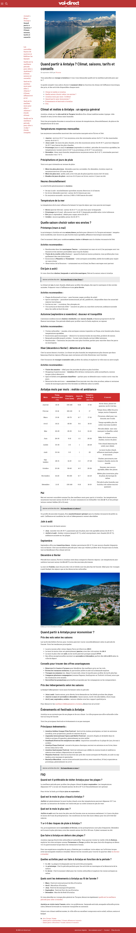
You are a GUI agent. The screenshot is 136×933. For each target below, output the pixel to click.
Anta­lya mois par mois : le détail (58, 97)
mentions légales (81, 930)
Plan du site (115, 930)
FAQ (46, 104)
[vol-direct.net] (69, 3)
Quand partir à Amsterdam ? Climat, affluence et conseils (62, 920)
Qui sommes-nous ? (95, 930)
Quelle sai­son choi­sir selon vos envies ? (60, 94)
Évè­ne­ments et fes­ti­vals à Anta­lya (59, 101)
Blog (25, 18)
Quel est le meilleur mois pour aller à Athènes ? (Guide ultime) (27, 108)
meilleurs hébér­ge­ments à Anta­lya (68, 704)
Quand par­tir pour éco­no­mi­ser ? (57, 99)
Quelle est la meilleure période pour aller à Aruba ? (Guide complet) (28, 125)
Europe (48, 918)
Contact (107, 930)
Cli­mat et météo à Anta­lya (55, 92)
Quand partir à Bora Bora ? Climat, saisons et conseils (61, 922)
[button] (6, 3)
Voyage (54, 918)
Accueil (26, 16)
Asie (44, 918)
